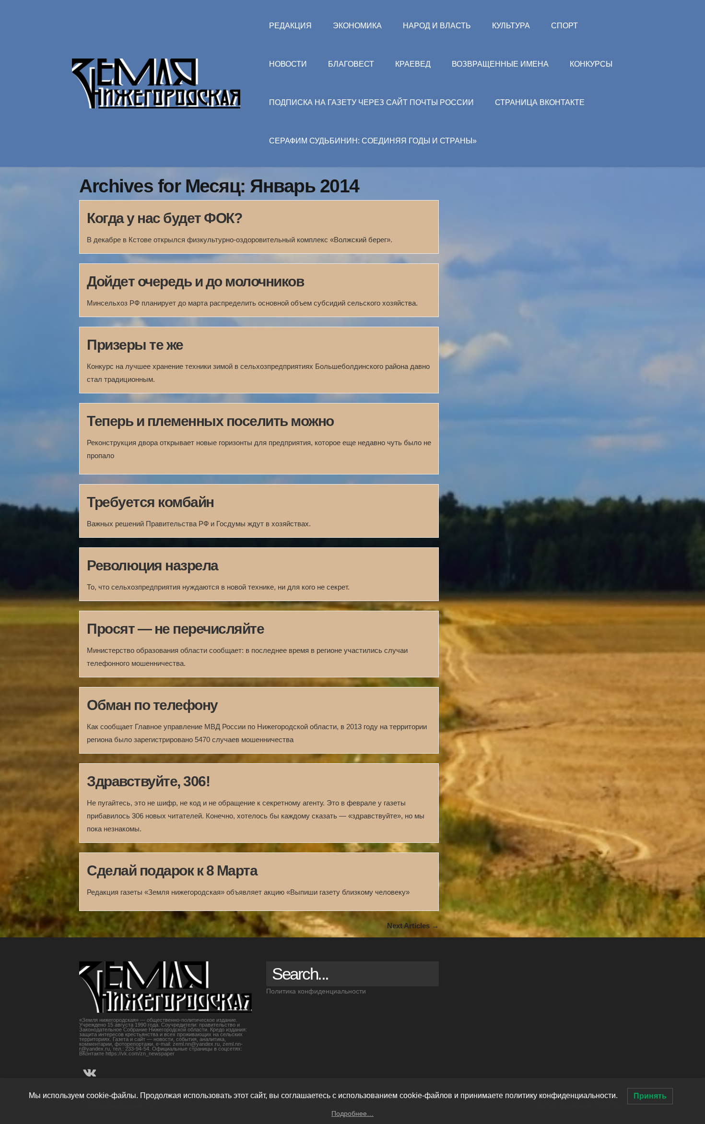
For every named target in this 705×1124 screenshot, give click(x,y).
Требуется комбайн (150, 502)
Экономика (357, 26)
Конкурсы (591, 64)
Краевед (413, 64)
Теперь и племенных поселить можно (210, 421)
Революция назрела (152, 565)
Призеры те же (135, 345)
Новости (288, 64)
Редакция (290, 26)
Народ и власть (437, 26)
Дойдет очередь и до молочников (195, 281)
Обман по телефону (152, 705)
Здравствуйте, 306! (148, 781)
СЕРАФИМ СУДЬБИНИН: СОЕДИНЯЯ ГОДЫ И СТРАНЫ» (373, 141)
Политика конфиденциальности (316, 991)
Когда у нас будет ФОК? (164, 218)
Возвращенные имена (500, 64)
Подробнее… (352, 1113)
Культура (511, 26)
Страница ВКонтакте (540, 102)
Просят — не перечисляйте (175, 629)
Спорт (564, 26)
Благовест (351, 64)
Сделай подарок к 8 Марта (172, 870)
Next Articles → (413, 926)
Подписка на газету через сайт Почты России (371, 102)
